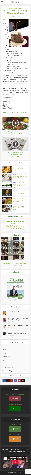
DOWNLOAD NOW (15, 228)
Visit (16, 409)
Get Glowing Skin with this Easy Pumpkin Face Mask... (20, 193)
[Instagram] (23, 380)
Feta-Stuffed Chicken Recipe (18, 169)
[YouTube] (19, 380)
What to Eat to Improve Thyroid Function (18, 325)
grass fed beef (7, 112)
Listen (16, 399)
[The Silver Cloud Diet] (15, 2)
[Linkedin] (15, 380)
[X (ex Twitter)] (8, 380)
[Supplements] (12, 248)
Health (14, 174)
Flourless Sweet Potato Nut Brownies (20, 208)
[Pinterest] (11, 380)
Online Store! (17, 265)
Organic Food (13, 8)
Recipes (20, 8)
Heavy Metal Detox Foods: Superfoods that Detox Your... (20, 185)
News (14, 198)
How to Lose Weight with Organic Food (20, 200)
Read (16, 429)
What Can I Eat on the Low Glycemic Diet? (20, 177)
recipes (25, 112)
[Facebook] (4, 380)
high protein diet (17, 112)
